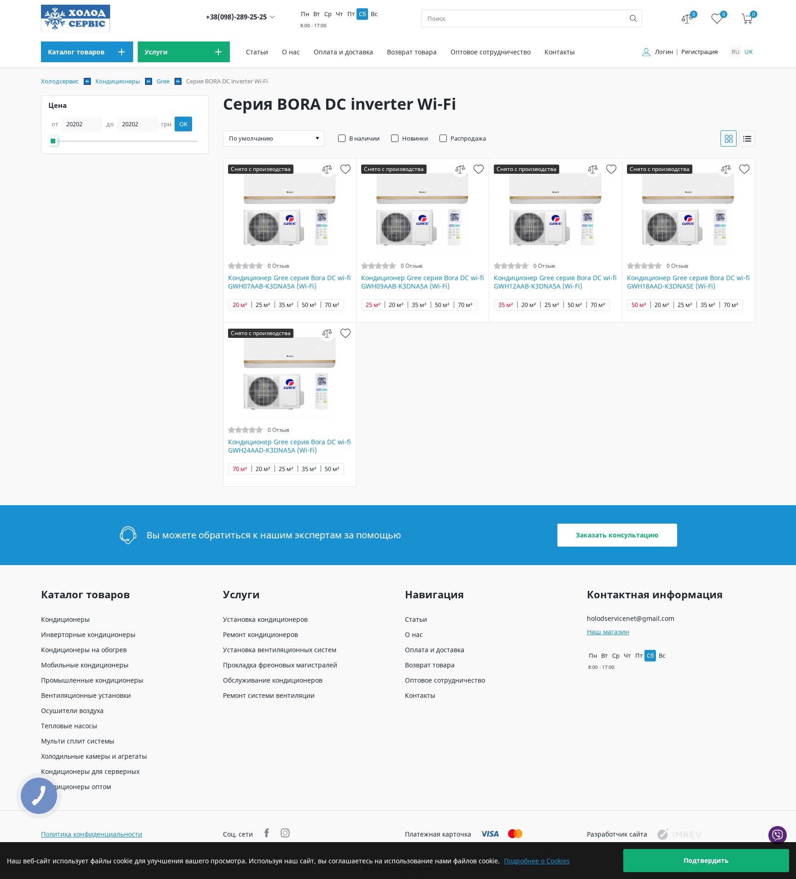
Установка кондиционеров (265, 619)
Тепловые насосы (69, 725)
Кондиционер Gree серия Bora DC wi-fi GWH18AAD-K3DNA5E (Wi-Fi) (688, 282)
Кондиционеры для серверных (90, 771)
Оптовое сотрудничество (491, 52)
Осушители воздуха (72, 710)
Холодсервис (60, 81)
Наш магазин (608, 631)
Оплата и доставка (343, 52)
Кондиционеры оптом (76, 786)
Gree (163, 81)
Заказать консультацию (617, 535)
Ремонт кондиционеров (260, 634)
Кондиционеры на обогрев (84, 649)
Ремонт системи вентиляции (269, 695)
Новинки (415, 138)
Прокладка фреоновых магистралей (280, 665)
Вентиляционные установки (86, 695)
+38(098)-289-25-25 (236, 16)
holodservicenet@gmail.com (630, 618)
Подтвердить (706, 860)
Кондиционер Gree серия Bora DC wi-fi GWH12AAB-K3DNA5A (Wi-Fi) (555, 282)
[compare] (327, 169)
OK (183, 124)
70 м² (332, 305)
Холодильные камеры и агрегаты (94, 756)
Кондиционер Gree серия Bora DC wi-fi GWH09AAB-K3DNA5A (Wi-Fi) (422, 282)
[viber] (777, 835)
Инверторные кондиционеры (88, 634)
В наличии (364, 138)
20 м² (240, 305)
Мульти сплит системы (77, 741)
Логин (664, 51)
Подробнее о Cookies (537, 860)
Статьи (257, 52)
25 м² (263, 305)
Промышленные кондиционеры (92, 680)
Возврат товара (412, 52)
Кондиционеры (117, 81)
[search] (633, 18)
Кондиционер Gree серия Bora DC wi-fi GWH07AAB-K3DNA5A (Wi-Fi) (289, 282)
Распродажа (468, 138)
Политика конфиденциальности (91, 834)
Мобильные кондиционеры (85, 665)
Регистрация (699, 51)
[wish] (346, 169)
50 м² (309, 305)
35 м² (286, 305)
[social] (268, 834)
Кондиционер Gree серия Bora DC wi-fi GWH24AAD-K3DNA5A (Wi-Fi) (289, 446)
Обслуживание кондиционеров (272, 680)
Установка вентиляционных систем (279, 649)
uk (748, 51)
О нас (291, 52)
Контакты (559, 52)
